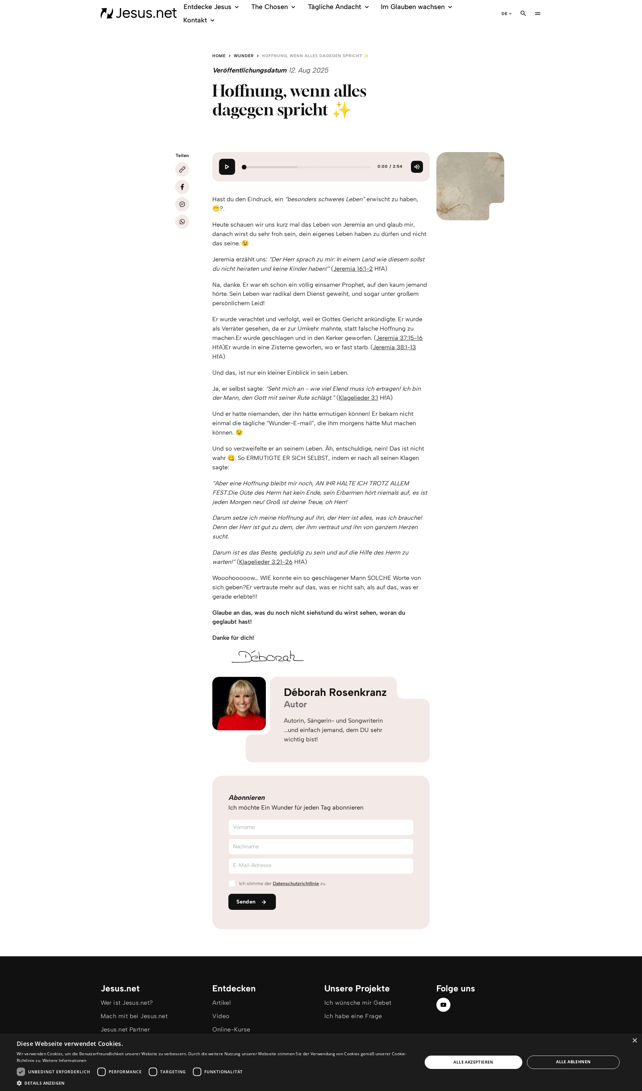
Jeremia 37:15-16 (399, 338)
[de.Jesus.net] (139, 13)
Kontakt (195, 20)
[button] (213, 1083)
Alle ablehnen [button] (573, 1062)
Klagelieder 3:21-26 (266, 562)
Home (219, 55)
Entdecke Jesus (207, 7)
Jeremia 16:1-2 (353, 268)
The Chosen (269, 7)
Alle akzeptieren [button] (473, 1062)
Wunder (244, 55)
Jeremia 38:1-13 (394, 347)
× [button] (634, 1040)
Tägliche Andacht (334, 7)
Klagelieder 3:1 (358, 397)
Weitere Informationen (64, 1060)
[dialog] (321, 1062)
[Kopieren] (182, 169)
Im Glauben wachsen (413, 7)
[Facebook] (182, 187)
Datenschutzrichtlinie (296, 883)
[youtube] (443, 1005)
